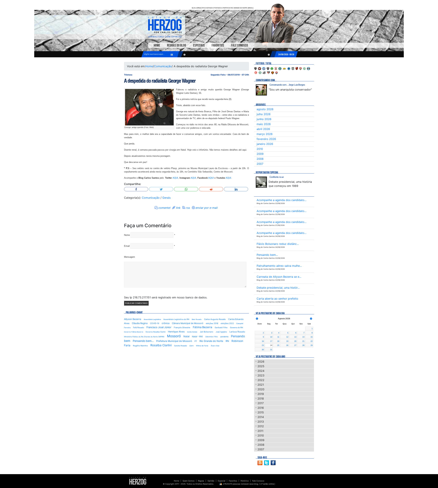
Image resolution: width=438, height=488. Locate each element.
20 (295, 341)
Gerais (166, 197)
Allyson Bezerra (132, 319)
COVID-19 (154, 323)
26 (287, 345)
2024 (260, 371)
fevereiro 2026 (266, 139)
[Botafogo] (268, 68)
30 (263, 350)
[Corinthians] (275, 68)
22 (312, 341)
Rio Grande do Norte (211, 340)
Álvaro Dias (215, 346)
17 (271, 341)
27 (295, 345)
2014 (260, 417)
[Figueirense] (293, 68)
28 (303, 345)
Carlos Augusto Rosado (215, 319)
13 (295, 337)
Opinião (211, 481)
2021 (260, 384)
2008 (260, 158)
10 (271, 337)
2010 (260, 149)
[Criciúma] (284, 68)
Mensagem (129, 257)
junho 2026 (264, 119)
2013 (260, 421)
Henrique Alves (176, 331)
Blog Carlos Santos (165, 26)
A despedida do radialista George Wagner (159, 81)
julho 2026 (263, 114)
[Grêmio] (308, 68)
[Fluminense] (300, 68)
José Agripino (221, 332)
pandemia (224, 337)
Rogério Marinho (140, 345)
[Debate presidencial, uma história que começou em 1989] (261, 182)
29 (312, 345)
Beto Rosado (197, 319)
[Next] (311, 318)
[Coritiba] (279, 68)
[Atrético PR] (259, 68)
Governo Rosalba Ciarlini (155, 332)
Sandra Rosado (180, 346)
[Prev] (257, 318)
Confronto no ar (276, 177)
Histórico (245, 481)
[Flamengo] (296, 68)
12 (287, 337)
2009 (260, 154)
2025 (260, 366)
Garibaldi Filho (221, 327)
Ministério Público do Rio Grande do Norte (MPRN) (144, 337)
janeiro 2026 (265, 144)
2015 (260, 412)
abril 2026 (263, 129)
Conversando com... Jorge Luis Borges (287, 84)
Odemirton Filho (211, 337)
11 (278, 337)
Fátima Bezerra (202, 327)
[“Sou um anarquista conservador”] (261, 89)
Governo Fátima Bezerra (133, 332)
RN (227, 341)
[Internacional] (255, 72)
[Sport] (272, 72)
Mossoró (174, 336)
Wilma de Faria (202, 346)
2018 (260, 398)
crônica (165, 323)
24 (271, 345)
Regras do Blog (176, 45)
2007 (260, 163)
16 (263, 341)
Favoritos (218, 45)
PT (196, 341)
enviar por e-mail (207, 207)
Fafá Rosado (138, 327)
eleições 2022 (227, 323)
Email (127, 246)
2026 (260, 361)
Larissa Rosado (237, 331)
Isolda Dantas (192, 332)
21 (303, 341)
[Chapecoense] (271, 68)
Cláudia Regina (139, 323)
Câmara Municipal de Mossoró (187, 323)
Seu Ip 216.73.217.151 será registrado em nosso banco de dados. (165, 297)
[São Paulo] (268, 72)
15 (312, 337)
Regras (201, 481)
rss (188, 207)
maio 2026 (264, 124)
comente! (164, 207)
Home (157, 45)
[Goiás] (304, 68)
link (178, 207)
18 (278, 341)
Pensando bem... (143, 341)
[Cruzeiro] (288, 68)
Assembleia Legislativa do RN (176, 319)
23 (263, 345)
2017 (260, 403)
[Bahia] (263, 68)
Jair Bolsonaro (206, 332)
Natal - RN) (197, 336)
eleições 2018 (212, 323)
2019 (260, 394)
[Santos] (264, 72)
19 (287, 341)
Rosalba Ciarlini (161, 345)
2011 (260, 431)
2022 (260, 380)
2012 (260, 426)
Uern (191, 346)
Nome (127, 235)
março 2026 (265, 134)
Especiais (199, 45)
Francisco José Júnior (158, 327)
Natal (186, 336)
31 (271, 350)
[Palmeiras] (260, 72)
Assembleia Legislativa (152, 319)
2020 (260, 389)
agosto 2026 (265, 109)
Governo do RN (236, 327)
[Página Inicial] (137, 480)
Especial (221, 481)
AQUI (175, 178)
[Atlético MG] (255, 68)
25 (278, 345)
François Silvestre (182, 327)
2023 (260, 375)
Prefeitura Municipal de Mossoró (174, 341)
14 (303, 337)
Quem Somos (189, 481)
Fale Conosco (239, 45)
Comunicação (163, 66)
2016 (260, 407)
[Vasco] (276, 72)
